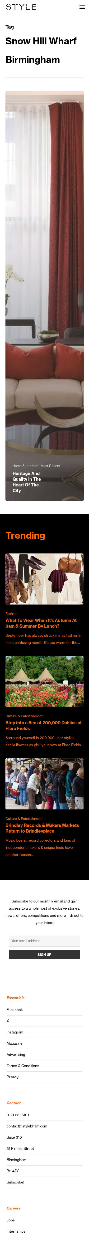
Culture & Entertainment (24, 716)
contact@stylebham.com (27, 1126)
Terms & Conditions (23, 1066)
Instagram (15, 1032)
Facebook (15, 1009)
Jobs (11, 1220)
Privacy (13, 1077)
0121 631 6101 (18, 1115)
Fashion (11, 614)
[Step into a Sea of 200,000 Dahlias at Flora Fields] (44, 702)
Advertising (16, 1054)
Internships (16, 1231)
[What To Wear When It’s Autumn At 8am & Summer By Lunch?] (44, 599)
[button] (82, 7)
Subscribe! (15, 1182)
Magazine (15, 1043)
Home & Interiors (25, 466)
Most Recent (50, 466)
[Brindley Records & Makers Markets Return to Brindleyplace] (44, 808)
